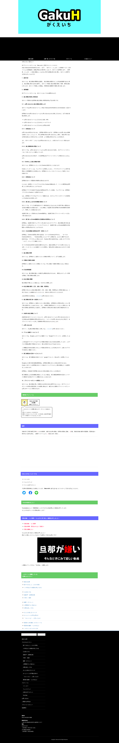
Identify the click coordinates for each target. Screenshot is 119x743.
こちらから (39, 296)
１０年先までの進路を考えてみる (33, 587)
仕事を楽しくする (28, 608)
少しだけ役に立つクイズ (30, 612)
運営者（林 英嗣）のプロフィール (33, 622)
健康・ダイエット (28, 602)
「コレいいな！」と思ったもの (32, 618)
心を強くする (27, 592)
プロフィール (25, 683)
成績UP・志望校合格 (29, 595)
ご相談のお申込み (26, 701)
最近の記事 (27, 582)
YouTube (25, 695)
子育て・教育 (27, 598)
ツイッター (25, 686)
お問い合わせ (25, 698)
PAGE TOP (115, 719)
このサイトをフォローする (31, 628)
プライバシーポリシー (27, 704)
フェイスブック (27, 689)
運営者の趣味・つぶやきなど (31, 625)
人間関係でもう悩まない (30, 605)
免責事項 (24, 708)
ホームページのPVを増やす (31, 615)
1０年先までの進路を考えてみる (31, 648)
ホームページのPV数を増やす (30, 673)
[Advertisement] (59, 47)
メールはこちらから (26, 729)
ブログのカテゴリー (27, 642)
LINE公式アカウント (28, 692)
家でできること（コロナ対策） (32, 584)
